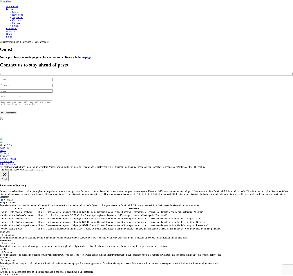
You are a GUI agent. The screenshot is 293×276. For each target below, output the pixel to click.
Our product (12, 6)
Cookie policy (7, 161)
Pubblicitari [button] (5, 257)
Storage (16, 25)
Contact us (5, 153)
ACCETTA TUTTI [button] (34, 169)
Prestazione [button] (5, 240)
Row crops (17, 14)
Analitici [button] (4, 249)
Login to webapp (8, 158)
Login (9, 36)
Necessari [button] (4, 196)
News (9, 34)
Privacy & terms (8, 164)
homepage (84, 57)
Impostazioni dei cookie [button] (12, 169)
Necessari (8, 200)
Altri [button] (2, 266)
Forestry (16, 23)
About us (10, 31)
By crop (10, 9)
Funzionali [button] (5, 232)
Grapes (15, 12)
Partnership (11, 28)
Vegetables (17, 17)
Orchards (16, 20)
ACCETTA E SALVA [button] (11, 274)
